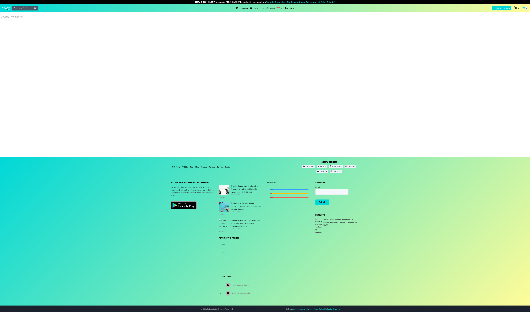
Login (227, 167)
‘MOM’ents (176, 167)
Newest (223, 244)
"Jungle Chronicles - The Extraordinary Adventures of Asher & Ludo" (300, 2)
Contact (220, 167)
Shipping (336, 309)
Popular (223, 260)
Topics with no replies (241, 293)
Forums (212, 167)
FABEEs (185, 167)
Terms (309, 309)
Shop (197, 167)
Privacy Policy (318, 309)
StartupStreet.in (298, 309)
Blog (191, 167)
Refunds (328, 309)
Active (223, 252)
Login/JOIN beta (502, 8)
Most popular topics (240, 285)
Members (272, 182)
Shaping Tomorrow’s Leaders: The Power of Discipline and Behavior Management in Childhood (244, 189)
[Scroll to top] (521, 301)
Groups (204, 167)
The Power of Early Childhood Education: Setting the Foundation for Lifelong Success (246, 206)
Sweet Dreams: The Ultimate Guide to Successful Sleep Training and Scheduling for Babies (246, 223)
